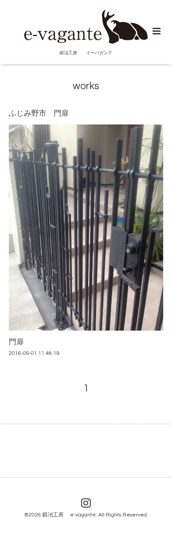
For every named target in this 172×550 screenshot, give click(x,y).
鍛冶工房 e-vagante (69, 515)
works (86, 86)
